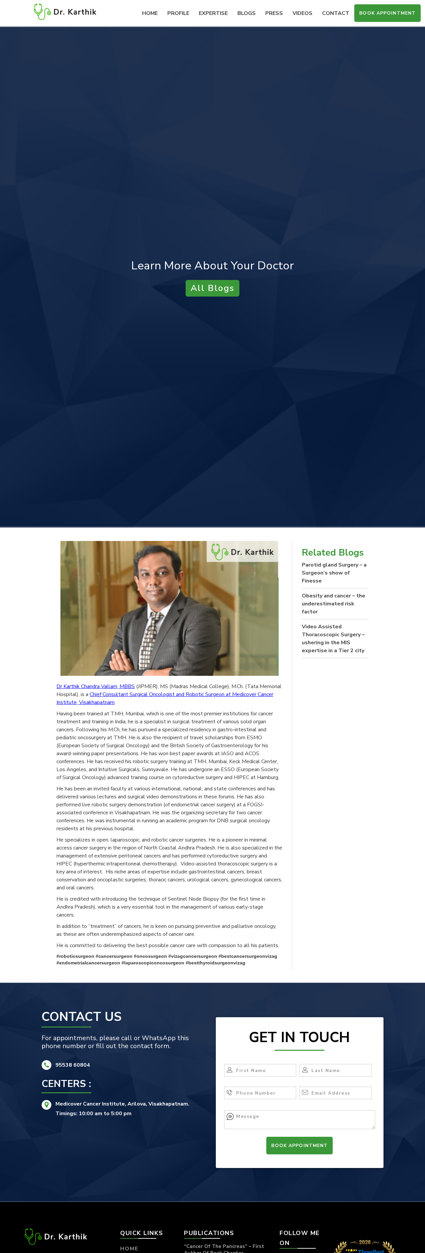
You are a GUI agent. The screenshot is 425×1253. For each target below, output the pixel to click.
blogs (246, 13)
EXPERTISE (213, 13)
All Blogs (212, 288)
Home (150, 13)
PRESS (274, 13)
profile (178, 13)
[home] (65, 11)
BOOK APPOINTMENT (387, 13)
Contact (335, 13)
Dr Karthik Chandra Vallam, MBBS (95, 686)
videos (302, 13)
